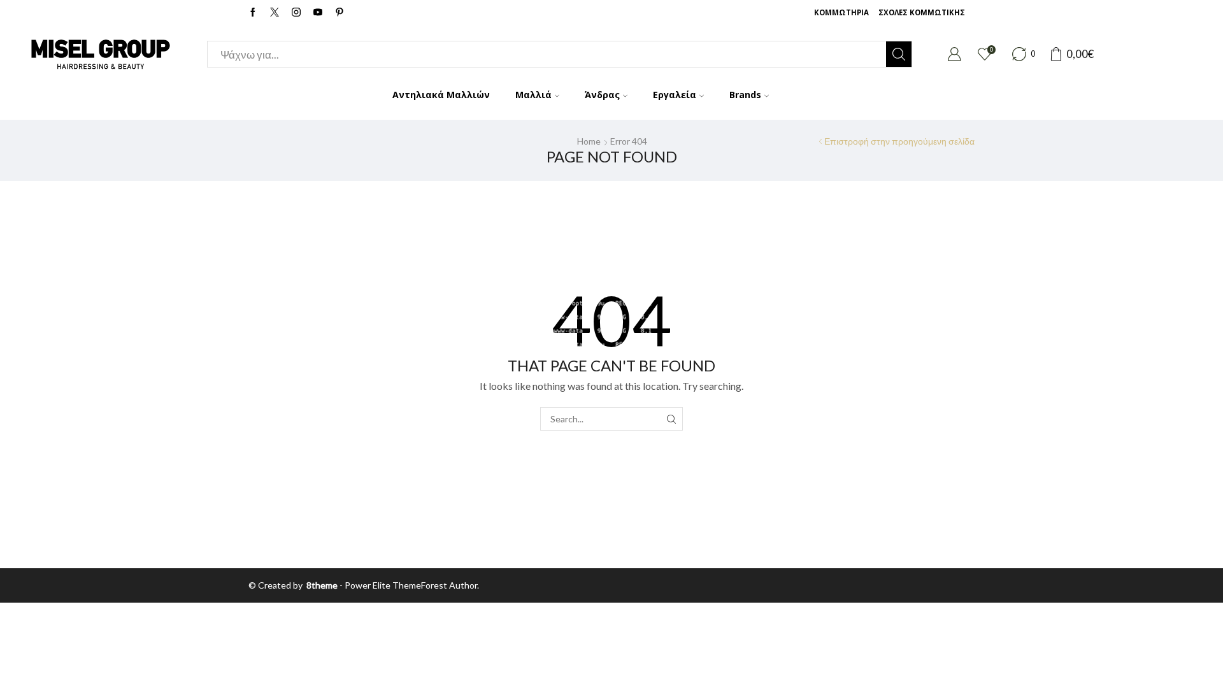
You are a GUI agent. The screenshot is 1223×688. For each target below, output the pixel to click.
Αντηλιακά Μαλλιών (441, 95)
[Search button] (899, 54)
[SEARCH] (671, 419)
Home (589, 141)
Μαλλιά (533, 95)
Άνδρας (602, 95)
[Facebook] (252, 13)
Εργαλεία (674, 95)
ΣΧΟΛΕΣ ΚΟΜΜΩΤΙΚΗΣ (921, 12)
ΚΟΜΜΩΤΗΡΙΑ (841, 12)
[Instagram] (296, 13)
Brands (745, 95)
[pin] (339, 13)
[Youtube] (317, 13)
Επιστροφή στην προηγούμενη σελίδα (899, 141)
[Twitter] (274, 13)
